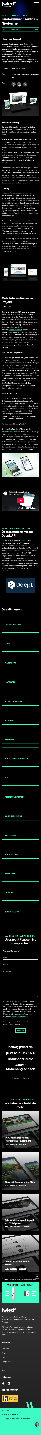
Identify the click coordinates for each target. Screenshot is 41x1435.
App (12, 78)
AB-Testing (9, 893)
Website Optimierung (14, 701)
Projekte (12, 1279)
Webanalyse (10, 874)
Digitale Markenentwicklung (17, 759)
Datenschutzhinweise (10, 1414)
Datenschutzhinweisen (19, 1017)
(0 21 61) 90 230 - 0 (20, 1053)
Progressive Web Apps (14, 797)
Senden (20, 1030)
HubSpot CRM (10, 835)
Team (4, 1353)
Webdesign (35, 74)
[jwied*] (9, 1310)
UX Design (9, 720)
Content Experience (13, 816)
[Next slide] (34, 1293)
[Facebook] (3, 1383)
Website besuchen (11, 29)
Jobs (3, 1366)
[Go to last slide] (7, 1293)
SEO (18, 74)
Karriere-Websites (13, 625)
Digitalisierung (11, 854)
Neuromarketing (12, 912)
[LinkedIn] (8, 1383)
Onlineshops (10, 663)
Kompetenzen (7, 1362)
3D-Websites (10, 682)
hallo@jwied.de (20, 1047)
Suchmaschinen (11, 432)
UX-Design (25, 74)
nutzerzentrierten (15, 330)
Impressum (6, 1410)
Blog (3, 1370)
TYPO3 (13, 74)
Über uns (5, 1349)
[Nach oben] (37, 1277)
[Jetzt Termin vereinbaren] (37, 1424)
